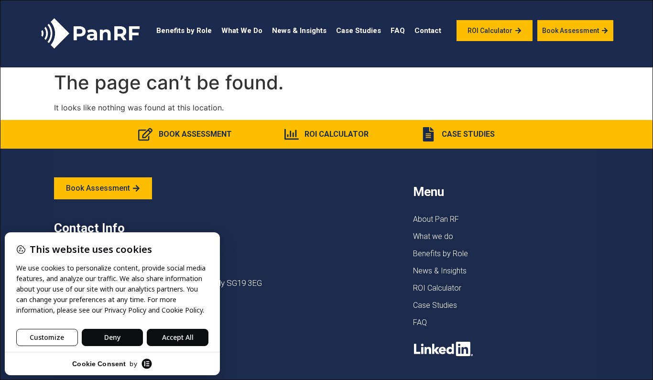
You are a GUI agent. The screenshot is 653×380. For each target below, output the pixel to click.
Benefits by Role (184, 30)
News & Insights (299, 30)
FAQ (398, 30)
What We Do (241, 30)
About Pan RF (436, 219)
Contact (427, 30)
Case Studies (358, 30)
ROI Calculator (437, 288)
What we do (433, 236)
